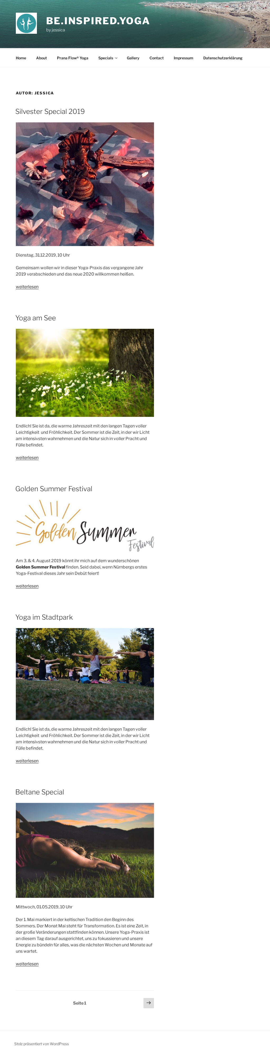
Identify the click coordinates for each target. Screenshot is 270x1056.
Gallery (133, 58)
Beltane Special (39, 792)
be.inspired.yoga (98, 21)
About (41, 58)
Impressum (183, 58)
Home (21, 58)
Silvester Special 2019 (50, 111)
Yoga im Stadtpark (44, 617)
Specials (105, 58)
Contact (157, 58)
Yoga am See (35, 318)
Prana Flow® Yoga (72, 58)
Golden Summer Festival (53, 489)
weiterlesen (27, 286)
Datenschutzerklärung (223, 58)
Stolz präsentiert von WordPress (41, 1043)
